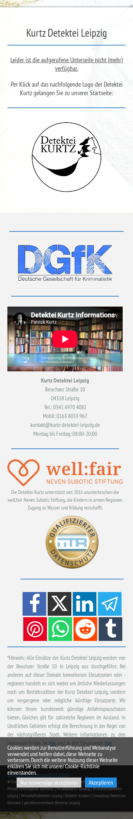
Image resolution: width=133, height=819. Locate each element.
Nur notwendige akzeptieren (49, 782)
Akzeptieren (101, 782)
